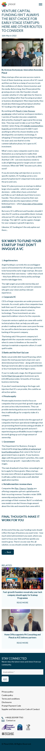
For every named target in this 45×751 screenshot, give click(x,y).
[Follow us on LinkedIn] (3, 748)
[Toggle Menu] (40, 4)
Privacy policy (7, 691)
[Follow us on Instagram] (7, 748)
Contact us (10, 720)
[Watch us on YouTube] (17, 748)
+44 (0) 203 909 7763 (14, 717)
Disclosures (7, 702)
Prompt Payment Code (11, 706)
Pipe (16, 488)
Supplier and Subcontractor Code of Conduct (21, 709)
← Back (7, 552)
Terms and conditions (11, 698)
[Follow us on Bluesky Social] (12, 748)
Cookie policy (7, 695)
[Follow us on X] (22, 748)
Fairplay (30, 488)
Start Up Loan (14, 376)
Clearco (22, 488)
